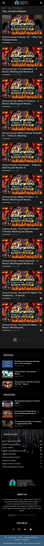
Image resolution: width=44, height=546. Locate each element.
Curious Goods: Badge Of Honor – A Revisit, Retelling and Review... (19, 198)
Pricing (20, 537)
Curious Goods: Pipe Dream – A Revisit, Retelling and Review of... (21, 166)
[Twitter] (31, 529)
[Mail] (25, 529)
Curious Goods (7, 33)
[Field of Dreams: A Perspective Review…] (7, 374)
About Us (18, 540)
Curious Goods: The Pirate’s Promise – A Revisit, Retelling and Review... (21, 230)
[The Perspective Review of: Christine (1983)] (7, 403)
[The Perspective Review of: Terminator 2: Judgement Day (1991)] (7, 424)
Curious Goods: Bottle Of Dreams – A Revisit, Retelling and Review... (20, 102)
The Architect (6, 42)
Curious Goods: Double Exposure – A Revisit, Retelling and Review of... (20, 262)
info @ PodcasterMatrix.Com (26, 515)
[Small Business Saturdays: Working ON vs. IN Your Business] (7, 364)
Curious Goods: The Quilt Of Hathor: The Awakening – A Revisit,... (22, 294)
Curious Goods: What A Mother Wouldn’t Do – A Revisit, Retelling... (22, 134)
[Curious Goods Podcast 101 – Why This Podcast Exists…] (22, 24)
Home (4, 8)
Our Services (12, 537)
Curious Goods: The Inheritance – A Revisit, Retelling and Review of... (19, 70)
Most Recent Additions (31, 537)
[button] (41, 3)
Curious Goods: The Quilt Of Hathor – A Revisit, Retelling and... (21, 326)
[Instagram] (19, 529)
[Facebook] (13, 529)
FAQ (5, 537)
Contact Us (26, 540)
